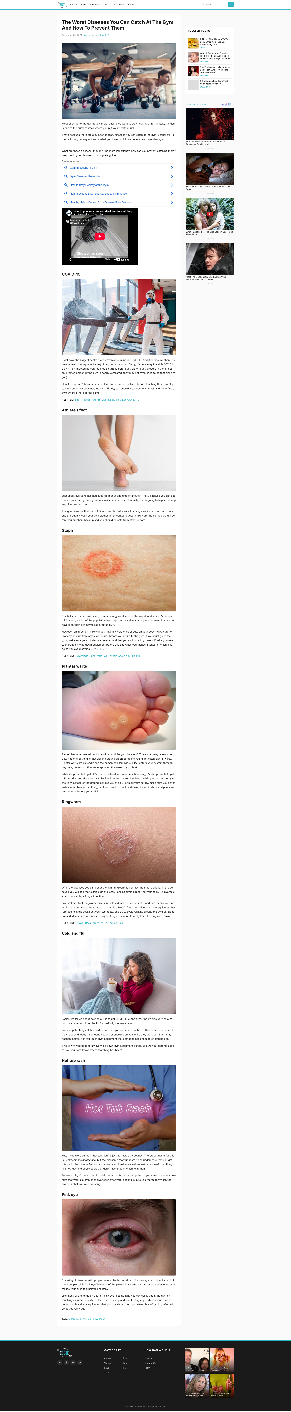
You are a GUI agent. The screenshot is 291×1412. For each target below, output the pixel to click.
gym (82, 1318)
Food (83, 4)
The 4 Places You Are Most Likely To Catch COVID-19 (107, 399)
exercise (74, 1318)
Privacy (148, 1358)
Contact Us (150, 1363)
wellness (100, 1318)
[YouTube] (73, 1362)
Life (105, 4)
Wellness (94, 4)
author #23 (103, 35)
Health (90, 1318)
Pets (121, 4)
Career (73, 4)
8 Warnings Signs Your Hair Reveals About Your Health (107, 655)
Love (112, 4)
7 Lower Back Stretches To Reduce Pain (99, 922)
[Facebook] (66, 1362)
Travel (131, 4)
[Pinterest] (79, 1362)
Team (147, 1368)
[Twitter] (59, 1362)
